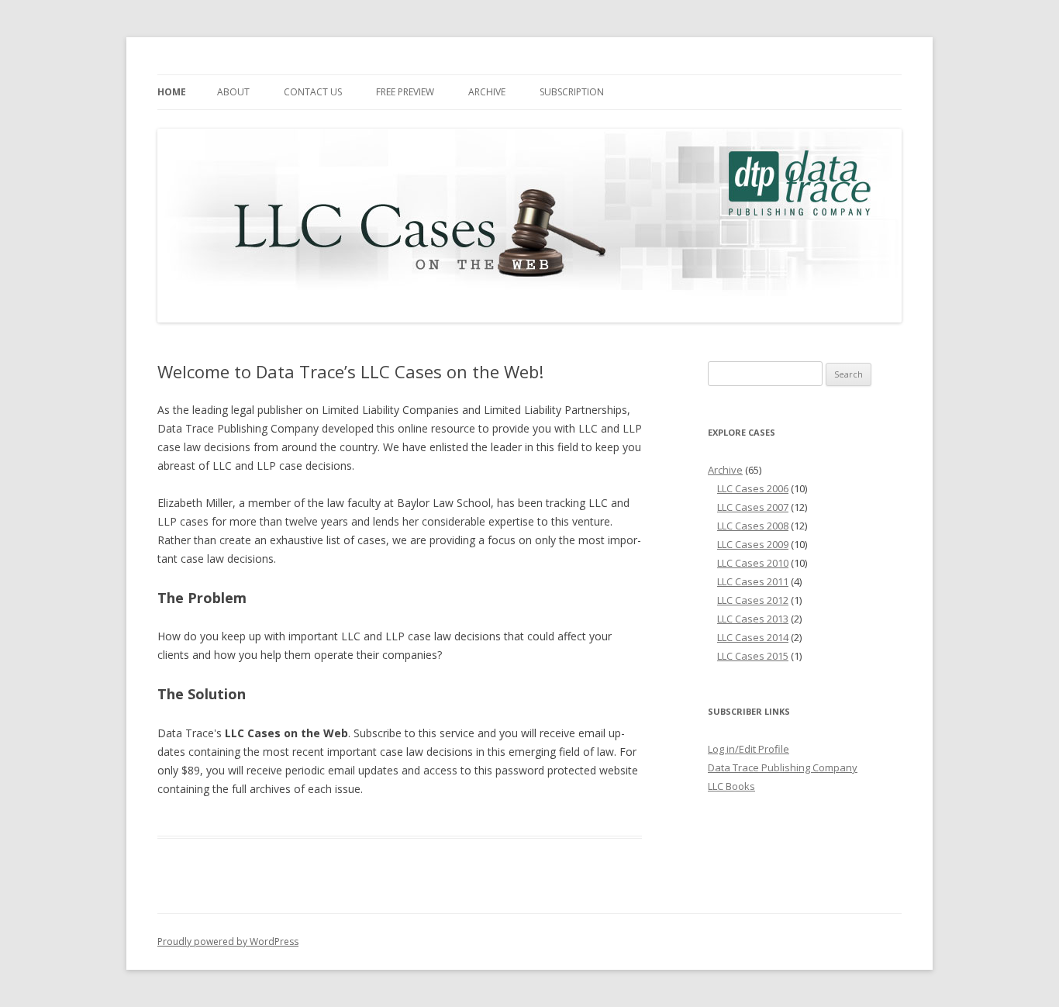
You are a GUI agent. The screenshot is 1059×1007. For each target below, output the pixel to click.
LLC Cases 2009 (752, 544)
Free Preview (405, 91)
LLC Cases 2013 (752, 619)
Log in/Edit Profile (748, 749)
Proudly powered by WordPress (227, 941)
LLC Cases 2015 (752, 656)
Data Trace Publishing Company (782, 767)
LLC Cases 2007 (752, 507)
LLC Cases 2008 (752, 526)
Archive (486, 91)
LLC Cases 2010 (752, 563)
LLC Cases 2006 (752, 488)
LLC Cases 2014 (752, 637)
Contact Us (313, 91)
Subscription (572, 91)
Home (171, 91)
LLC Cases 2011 (752, 581)
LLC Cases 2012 (752, 600)
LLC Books (731, 786)
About (233, 91)
